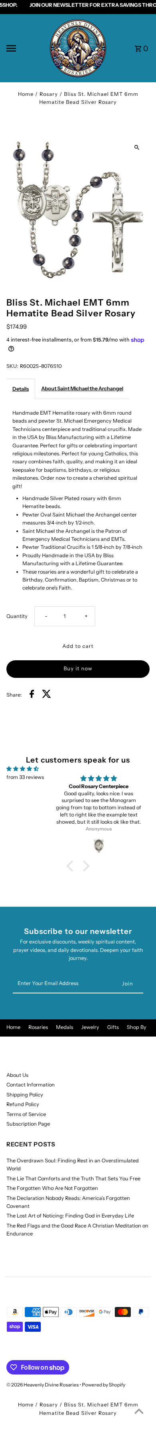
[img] (22, 769)
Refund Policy (22, 1104)
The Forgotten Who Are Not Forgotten (52, 1188)
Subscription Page (28, 1124)
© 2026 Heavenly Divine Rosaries (43, 1385)
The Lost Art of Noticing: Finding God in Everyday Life (70, 1216)
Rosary (49, 94)
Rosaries (38, 1027)
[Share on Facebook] (32, 695)
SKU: (12, 366)
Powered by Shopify (103, 1385)
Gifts (113, 1027)
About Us (17, 1075)
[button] (72, 866)
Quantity (17, 616)
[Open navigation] (24, 48)
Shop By (136, 1027)
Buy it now (78, 668)
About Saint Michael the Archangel (82, 388)
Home (26, 94)
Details (20, 389)
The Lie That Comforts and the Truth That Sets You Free (73, 1179)
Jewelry (90, 1027)
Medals (64, 1027)
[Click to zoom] (137, 148)
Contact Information (30, 1085)
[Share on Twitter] (46, 695)
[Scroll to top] (139, 1411)
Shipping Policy (24, 1095)
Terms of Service (26, 1114)
